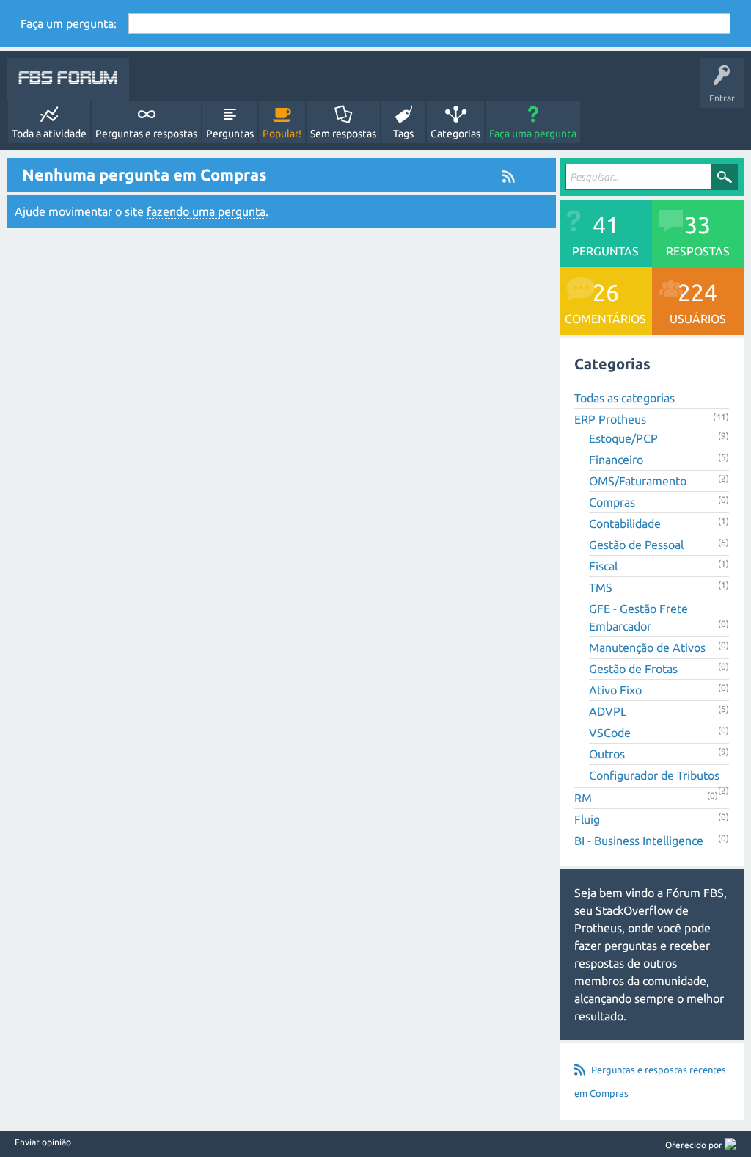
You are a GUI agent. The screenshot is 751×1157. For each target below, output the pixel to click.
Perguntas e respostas (146, 133)
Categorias (455, 133)
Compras (612, 502)
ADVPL (607, 711)
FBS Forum (68, 79)
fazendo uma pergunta (206, 211)
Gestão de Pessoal (636, 544)
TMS (600, 587)
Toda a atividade (49, 133)
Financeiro (616, 459)
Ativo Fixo (615, 690)
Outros (607, 754)
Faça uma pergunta (532, 133)
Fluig (587, 819)
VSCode (610, 732)
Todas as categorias (624, 398)
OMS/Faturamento (637, 480)
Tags (403, 133)
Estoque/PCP (623, 438)
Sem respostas (343, 133)
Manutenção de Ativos (647, 647)
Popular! (282, 133)
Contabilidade (625, 523)
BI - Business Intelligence (638, 840)
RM (583, 798)
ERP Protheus (610, 419)
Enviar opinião (43, 1142)
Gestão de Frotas (633, 668)
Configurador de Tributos (654, 775)
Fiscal (603, 566)
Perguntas (230, 133)
